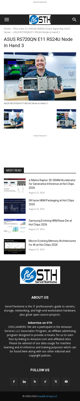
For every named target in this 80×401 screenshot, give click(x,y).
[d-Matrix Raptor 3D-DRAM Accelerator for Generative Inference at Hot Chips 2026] (15, 186)
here (25, 351)
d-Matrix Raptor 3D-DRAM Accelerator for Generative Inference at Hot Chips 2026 (52, 184)
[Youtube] (66, 382)
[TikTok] (45, 382)
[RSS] (35, 382)
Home (7, 28)
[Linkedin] (24, 382)
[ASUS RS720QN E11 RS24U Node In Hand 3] (40, 76)
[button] (6, 19)
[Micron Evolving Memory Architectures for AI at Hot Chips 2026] (15, 246)
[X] (56, 382)
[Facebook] (14, 382)
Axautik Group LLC (47, 396)
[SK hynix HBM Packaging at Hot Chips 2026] (15, 206)
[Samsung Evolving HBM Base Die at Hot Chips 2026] (15, 226)
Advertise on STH (40, 323)
